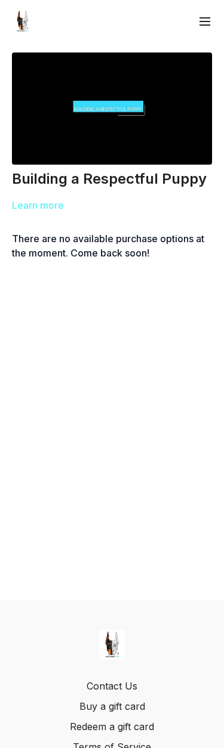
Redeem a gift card (112, 726)
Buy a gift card (112, 706)
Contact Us (112, 686)
